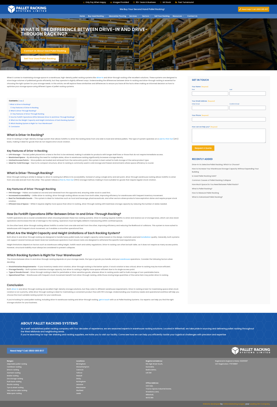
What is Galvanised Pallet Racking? (207, 197)
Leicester (79, 384)
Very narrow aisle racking (17, 390)
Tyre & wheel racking (15, 387)
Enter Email (196, 104)
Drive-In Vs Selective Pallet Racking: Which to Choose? (216, 164)
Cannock (79, 370)
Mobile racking (13, 376)
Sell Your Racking (161, 16)
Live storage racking (15, 379)
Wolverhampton (82, 367)
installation (146, 237)
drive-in (99, 77)
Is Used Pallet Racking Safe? (204, 176)
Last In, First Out (166, 139)
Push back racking (14, 381)
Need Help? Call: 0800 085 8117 (253, 9)
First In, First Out (67, 180)
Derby (78, 379)
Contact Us (192, 16)
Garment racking (13, 373)
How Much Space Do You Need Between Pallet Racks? (215, 184)
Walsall (79, 376)
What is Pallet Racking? (202, 188)
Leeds (78, 393)
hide (21, 101)
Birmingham (81, 364)
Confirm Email (234, 104)
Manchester (81, 387)
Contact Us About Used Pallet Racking (45, 50)
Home (82, 16)
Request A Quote (203, 148)
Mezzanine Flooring (117, 16)
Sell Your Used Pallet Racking (40, 58)
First (193, 90)
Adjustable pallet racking (17, 364)
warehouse (125, 259)
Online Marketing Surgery (234, 404)
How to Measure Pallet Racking (205, 193)
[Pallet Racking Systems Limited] (27, 9)
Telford (79, 373)
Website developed (211, 404)
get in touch (104, 299)
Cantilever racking (14, 367)
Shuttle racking (13, 384)
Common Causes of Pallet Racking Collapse (211, 180)
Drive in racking (13, 370)
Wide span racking (14, 393)
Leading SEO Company (260, 404)
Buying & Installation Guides (33, 40)
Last (230, 90)
